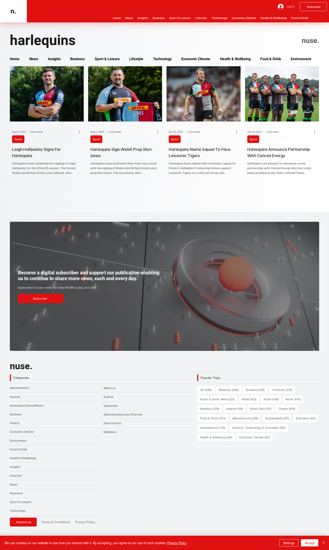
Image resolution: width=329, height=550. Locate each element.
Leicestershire (214, 427)
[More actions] (80, 131)
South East (262, 408)
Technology (18, 510)
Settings (289, 543)
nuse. (21, 366)
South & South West (218, 399)
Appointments (19, 388)
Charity (15, 423)
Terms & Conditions (55, 522)
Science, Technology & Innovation (260, 427)
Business (16, 414)
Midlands (230, 390)
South (272, 399)
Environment (18, 440)
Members (110, 432)
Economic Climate (22, 431)
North (294, 399)
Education (307, 418)
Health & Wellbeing (23, 458)
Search (108, 397)
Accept (309, 543)
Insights (15, 467)
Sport (96, 139)
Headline (211, 408)
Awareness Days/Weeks (27, 405)
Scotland (256, 390)
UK (207, 390)
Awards (15, 397)
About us (109, 388)
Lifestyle (16, 475)
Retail (250, 399)
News (18, 139)
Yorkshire (283, 390)
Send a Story (113, 423)
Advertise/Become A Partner (123, 414)
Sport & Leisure (20, 502)
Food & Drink (18, 449)
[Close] (323, 542)
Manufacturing (247, 418)
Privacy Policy (85, 522)
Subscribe (111, 405)
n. (13, 11)
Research (16, 493)
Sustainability (278, 418)
